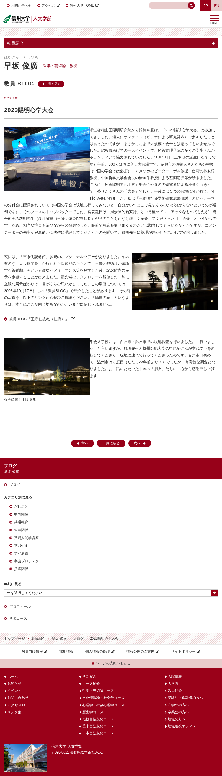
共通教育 (21, 522)
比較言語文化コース (98, 719)
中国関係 (21, 514)
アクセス (48, 6)
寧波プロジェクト (28, 561)
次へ (137, 443)
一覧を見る (52, 83)
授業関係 (21, 569)
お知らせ (14, 684)
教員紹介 (15, 43)
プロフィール (20, 607)
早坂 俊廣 (59, 638)
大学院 (173, 684)
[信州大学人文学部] (27, 16)
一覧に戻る (111, 443)
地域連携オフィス (182, 726)
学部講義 (21, 553)
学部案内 (89, 677)
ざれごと (21, 506)
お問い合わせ (21, 6)
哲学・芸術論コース (98, 691)
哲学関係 (21, 530)
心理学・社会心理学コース (103, 705)
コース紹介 (91, 684)
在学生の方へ (178, 705)
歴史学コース (92, 712)
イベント (14, 691)
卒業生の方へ (178, 712)
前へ (85, 443)
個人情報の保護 (97, 651)
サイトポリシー (183, 651)
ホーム (12, 677)
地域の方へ (176, 719)
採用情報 (66, 651)
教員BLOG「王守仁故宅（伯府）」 (39, 319)
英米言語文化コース (98, 726)
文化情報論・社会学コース (103, 698)
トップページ (14, 638)
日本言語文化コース (98, 733)
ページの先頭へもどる (112, 663)
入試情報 (175, 677)
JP (206, 6)
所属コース (18, 618)
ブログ (14, 485)
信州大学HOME (82, 6)
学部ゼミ (21, 545)
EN (216, 6)
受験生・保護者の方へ (185, 698)
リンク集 (14, 712)
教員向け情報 (32, 651)
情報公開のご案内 (140, 651)
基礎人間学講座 (26, 538)
